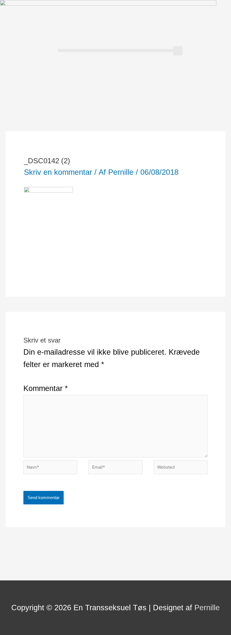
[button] (115, 50)
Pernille (207, 607)
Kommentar (45, 388)
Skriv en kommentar (58, 172)
